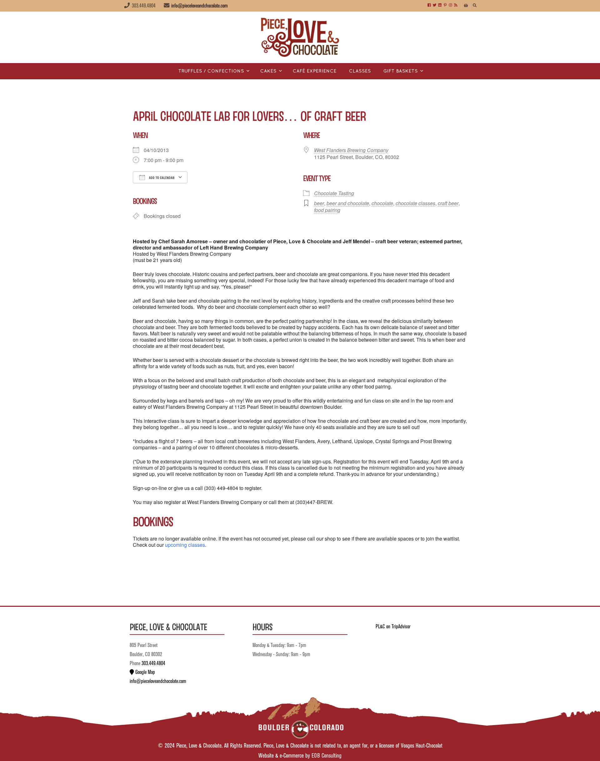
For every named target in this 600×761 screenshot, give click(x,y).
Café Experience (315, 71)
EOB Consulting (327, 756)
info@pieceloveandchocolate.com (199, 5)
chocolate (382, 203)
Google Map (144, 672)
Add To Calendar (161, 177)
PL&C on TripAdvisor (393, 626)
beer (319, 203)
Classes (360, 71)
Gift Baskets (400, 71)
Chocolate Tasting (334, 193)
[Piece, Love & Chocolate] (300, 37)
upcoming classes (185, 544)
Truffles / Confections (211, 71)
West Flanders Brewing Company (351, 150)
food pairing (327, 210)
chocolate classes (415, 203)
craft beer (448, 203)
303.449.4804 (153, 663)
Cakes (268, 71)
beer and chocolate (348, 203)
